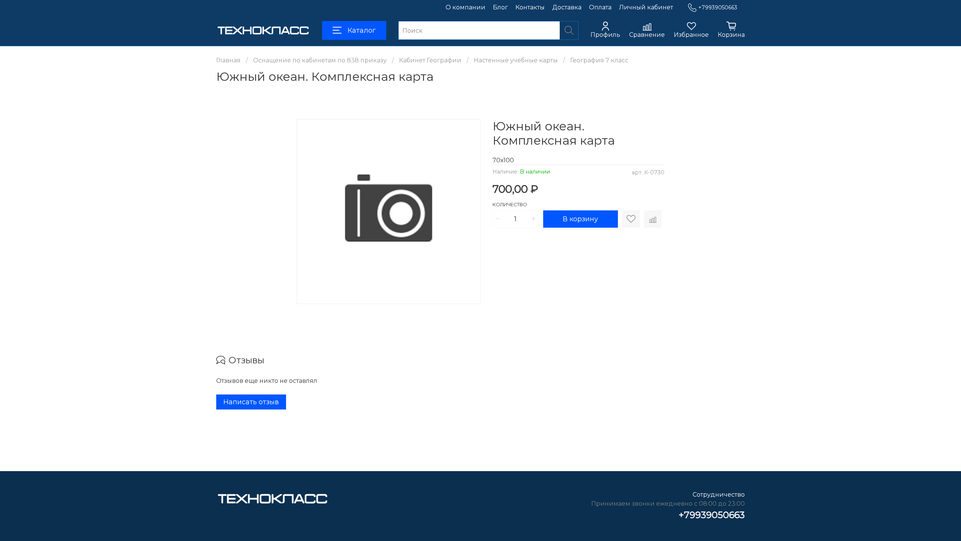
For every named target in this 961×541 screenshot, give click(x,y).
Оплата (600, 7)
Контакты (530, 7)
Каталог (362, 30)
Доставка (566, 7)
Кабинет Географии (430, 60)
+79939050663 (717, 7)
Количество (510, 204)
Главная (228, 60)
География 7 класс (599, 60)
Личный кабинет (646, 7)
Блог (500, 7)
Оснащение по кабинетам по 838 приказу (320, 60)
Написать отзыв (251, 402)
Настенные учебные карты (516, 60)
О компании (465, 7)
